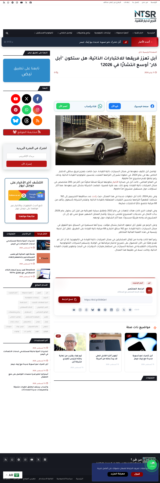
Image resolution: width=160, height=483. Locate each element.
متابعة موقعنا (27, 216)
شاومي (45, 327)
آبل (139, 52)
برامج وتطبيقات (14, 312)
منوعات (8, 327)
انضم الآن (63, 106)
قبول (137, 474)
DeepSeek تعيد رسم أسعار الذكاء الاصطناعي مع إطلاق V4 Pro (20, 271)
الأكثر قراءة (42, 234)
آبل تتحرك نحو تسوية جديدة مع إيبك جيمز (103, 42)
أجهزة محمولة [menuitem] (122, 33)
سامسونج (27, 322)
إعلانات (126, 2)
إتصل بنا (135, 2)
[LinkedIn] (111, 309)
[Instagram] (80, 309)
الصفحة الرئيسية (150, 52)
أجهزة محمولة (27, 293)
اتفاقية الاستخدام (46, 479)
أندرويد (45, 298)
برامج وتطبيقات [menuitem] (83, 33)
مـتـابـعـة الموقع (27, 132)
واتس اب (27, 331)
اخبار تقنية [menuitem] (139, 33)
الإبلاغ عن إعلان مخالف (112, 2)
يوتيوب (16, 331)
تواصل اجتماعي (15, 317)
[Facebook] (130, 309)
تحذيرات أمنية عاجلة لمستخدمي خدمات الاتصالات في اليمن (20, 242)
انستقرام (28, 312)
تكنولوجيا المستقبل (32, 317)
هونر (37, 331)
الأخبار (115, 182)
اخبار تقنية (23, 302)
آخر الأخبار (26, 234)
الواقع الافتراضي (42, 312)
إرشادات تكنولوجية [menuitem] (102, 33)
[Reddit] (98, 309)
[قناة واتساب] (152, 465)
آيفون (39, 293)
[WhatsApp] (117, 309)
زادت (94, 196)
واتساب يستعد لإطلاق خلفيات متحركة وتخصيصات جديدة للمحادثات (31, 388)
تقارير (46, 317)
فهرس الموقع (29, 479)
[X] (123, 309)
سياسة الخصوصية (65, 479)
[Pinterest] (105, 309)
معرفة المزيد (118, 474)
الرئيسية (154, 2)
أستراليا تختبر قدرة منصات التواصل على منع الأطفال (28, 375)
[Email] (73, 309)
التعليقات (11, 234)
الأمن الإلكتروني (42, 307)
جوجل (38, 322)
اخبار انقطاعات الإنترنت (40, 302)
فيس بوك (20, 327)
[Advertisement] (60, 16)
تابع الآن (114, 106)
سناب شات (14, 322)
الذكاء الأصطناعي (26, 307)
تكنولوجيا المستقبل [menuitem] (44, 33)
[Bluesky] (92, 309)
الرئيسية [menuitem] (151, 33)
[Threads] (86, 309)
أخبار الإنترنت (137, 283)
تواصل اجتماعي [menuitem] (65, 33)
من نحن (145, 2)
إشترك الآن (26, 164)
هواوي (45, 331)
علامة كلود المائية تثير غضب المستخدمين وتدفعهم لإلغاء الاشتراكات (22, 257)
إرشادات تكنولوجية (31, 298)
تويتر (46, 322)
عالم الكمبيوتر (33, 327)
